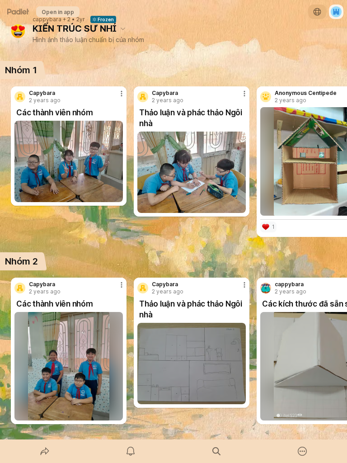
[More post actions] (116, 97)
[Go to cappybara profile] (265, 288)
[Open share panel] (45, 451)
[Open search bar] (216, 451)
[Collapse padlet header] (123, 28)
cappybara (47, 19)
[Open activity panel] (131, 451)
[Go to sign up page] (336, 12)
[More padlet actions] (302, 451)
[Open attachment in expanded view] (68, 161)
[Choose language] (317, 12)
